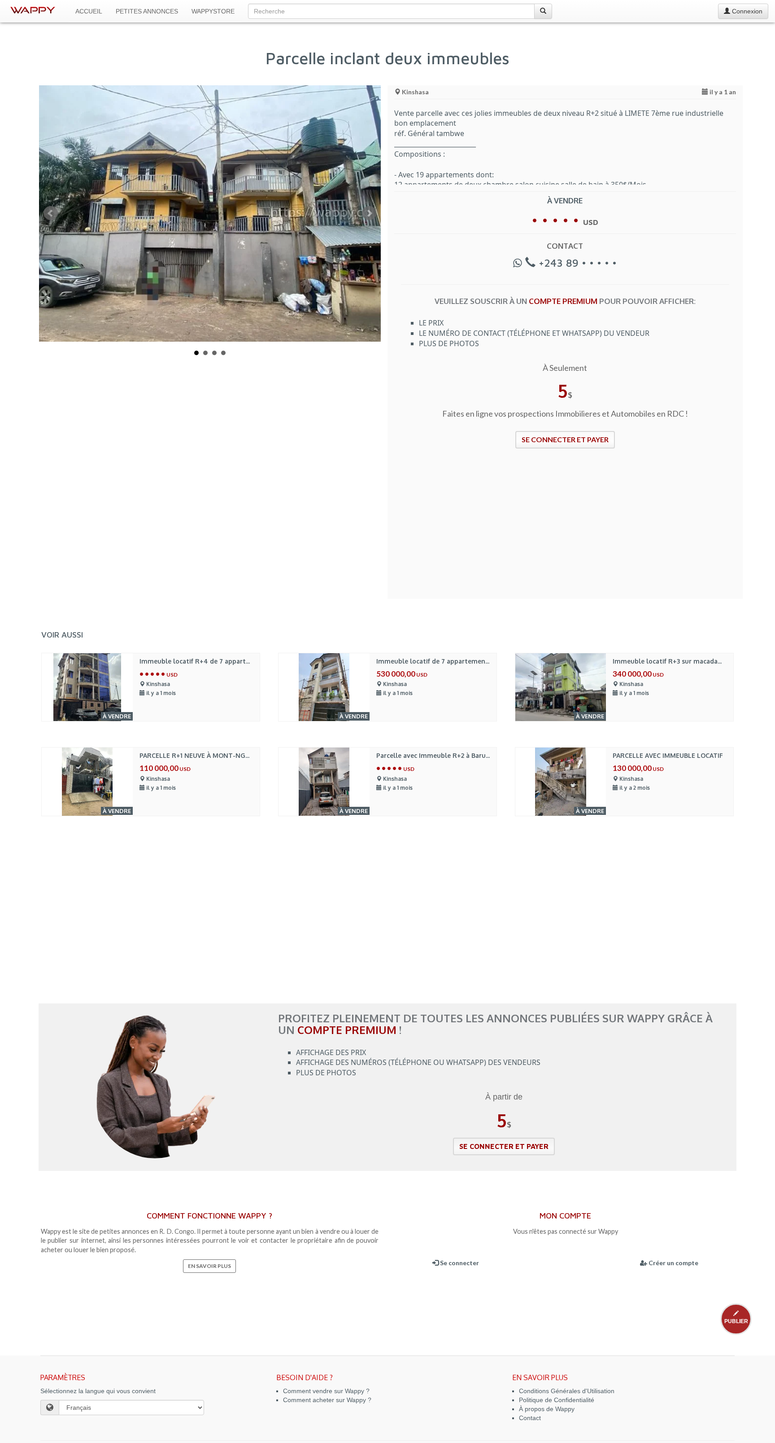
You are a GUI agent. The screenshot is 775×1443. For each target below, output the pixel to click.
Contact (530, 1417)
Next (369, 213)
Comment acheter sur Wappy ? (327, 1399)
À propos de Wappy (547, 1408)
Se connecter (459, 1263)
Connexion (746, 11)
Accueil (88, 11)
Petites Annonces (147, 11)
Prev (51, 213)
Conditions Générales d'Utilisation (566, 1391)
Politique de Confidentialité (556, 1399)
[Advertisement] (565, 529)
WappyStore (213, 11)
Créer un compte (672, 1263)
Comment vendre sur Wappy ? (326, 1391)
